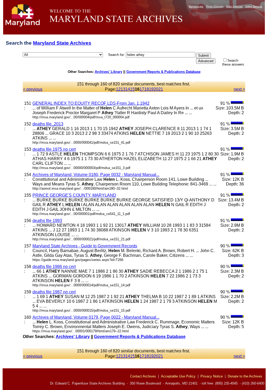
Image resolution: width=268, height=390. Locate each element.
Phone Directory (215, 6)
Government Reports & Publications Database (163, 72)
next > (239, 89)
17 (141, 89)
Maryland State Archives (62, 43)
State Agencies (234, 6)
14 (127, 89)
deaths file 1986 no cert (54, 266)
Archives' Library (108, 72)
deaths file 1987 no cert (54, 292)
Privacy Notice (211, 376)
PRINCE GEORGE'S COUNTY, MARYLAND (74, 195)
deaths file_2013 (47, 124)
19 (151, 89)
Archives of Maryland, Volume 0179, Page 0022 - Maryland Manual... (95, 317)
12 (118, 89)
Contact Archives (143, 376)
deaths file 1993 (47, 220)
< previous (32, 89)
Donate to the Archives (245, 376)
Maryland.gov (196, 6)
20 (156, 89)
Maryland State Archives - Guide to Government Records (84, 246)
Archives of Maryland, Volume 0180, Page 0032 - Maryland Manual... (95, 174)
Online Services (253, 6)
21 (160, 89)
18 (146, 89)
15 (132, 89)
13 (123, 89)
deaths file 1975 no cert (54, 149)
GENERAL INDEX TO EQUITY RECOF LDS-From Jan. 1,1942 (90, 103)
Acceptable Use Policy (178, 376)
